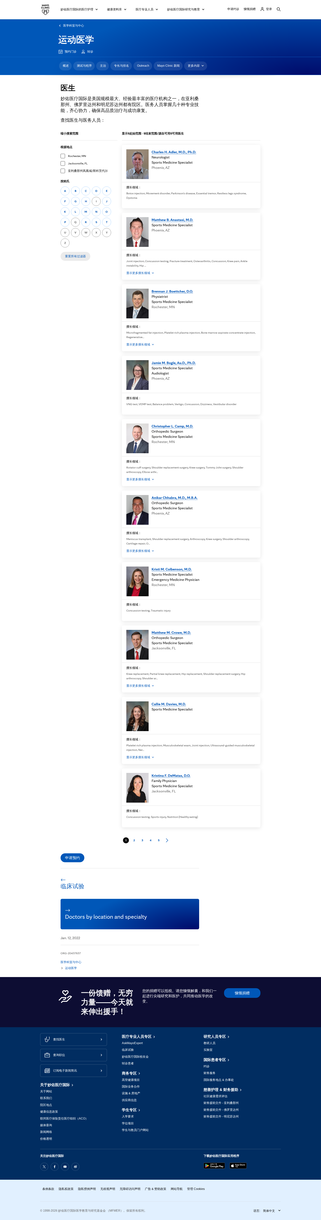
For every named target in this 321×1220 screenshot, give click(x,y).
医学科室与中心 (73, 25)
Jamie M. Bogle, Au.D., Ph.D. (174, 363)
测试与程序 (84, 65)
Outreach (143, 65)
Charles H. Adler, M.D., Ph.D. (174, 152)
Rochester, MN (77, 156)
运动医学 (76, 40)
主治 (103, 65)
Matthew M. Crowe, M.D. (171, 632)
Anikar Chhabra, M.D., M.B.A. (175, 497)
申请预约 (72, 858)
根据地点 (66, 147)
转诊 (90, 51)
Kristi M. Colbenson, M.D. (172, 569)
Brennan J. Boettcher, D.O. (172, 291)
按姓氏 (65, 181)
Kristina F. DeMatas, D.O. (171, 775)
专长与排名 (121, 65)
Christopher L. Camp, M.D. (172, 426)
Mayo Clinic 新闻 (168, 65)
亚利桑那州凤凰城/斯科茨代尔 (88, 171)
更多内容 (194, 65)
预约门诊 (71, 51)
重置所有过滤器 (75, 256)
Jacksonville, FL (77, 163)
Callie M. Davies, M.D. (169, 704)
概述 (66, 65)
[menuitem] (65, 66)
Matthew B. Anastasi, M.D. (172, 220)
